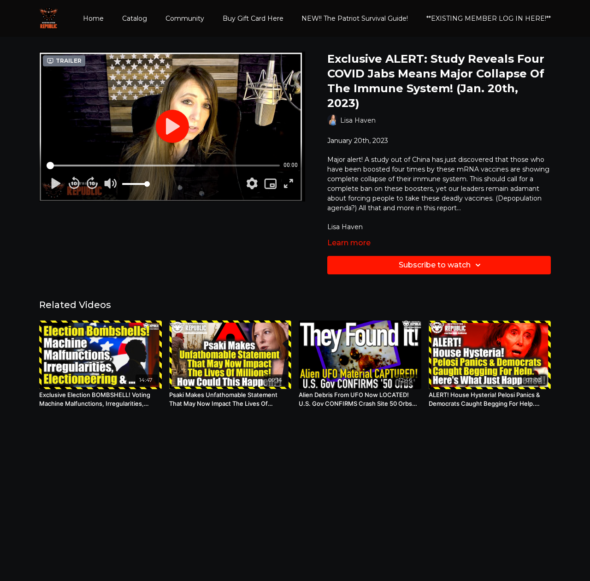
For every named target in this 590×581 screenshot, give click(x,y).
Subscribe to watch (435, 265)
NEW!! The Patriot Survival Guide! (354, 18)
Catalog (134, 18)
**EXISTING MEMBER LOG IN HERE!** (488, 18)
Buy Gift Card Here (253, 18)
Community (184, 18)
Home (93, 18)
